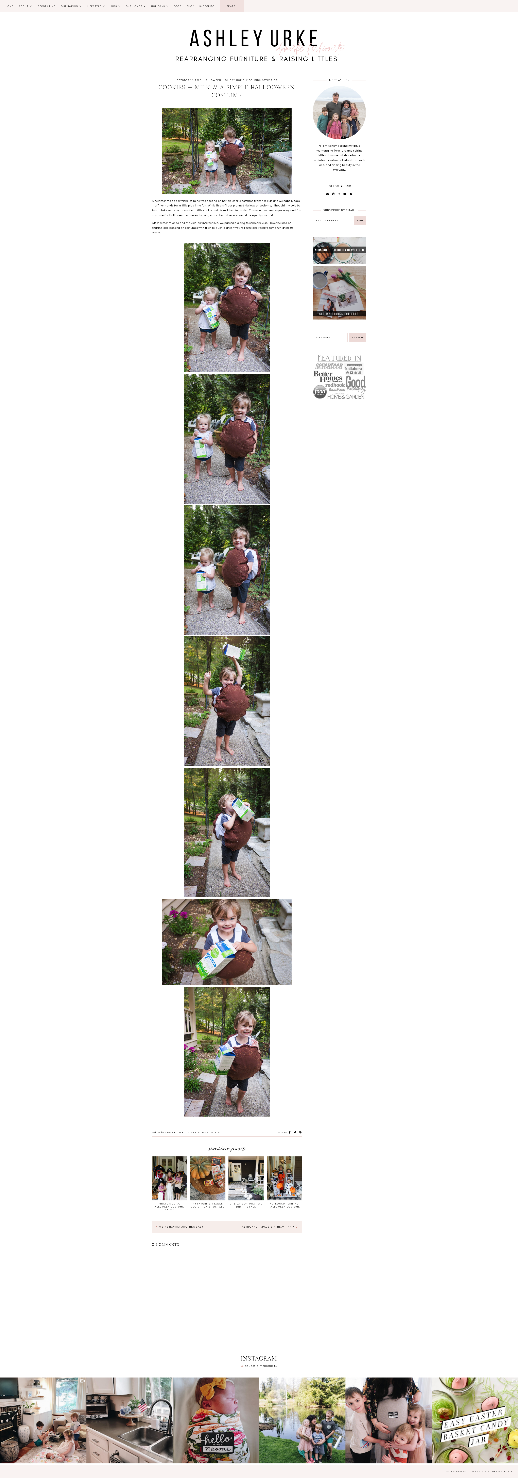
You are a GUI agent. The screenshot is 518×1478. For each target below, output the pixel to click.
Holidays (158, 6)
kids (249, 80)
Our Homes (134, 6)
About (24, 6)
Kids (113, 6)
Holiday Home (233, 80)
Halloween (212, 80)
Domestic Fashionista (260, 1366)
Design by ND (502, 1471)
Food (178, 6)
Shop (190, 6)
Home (9, 6)
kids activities (265, 80)
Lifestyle (94, 6)
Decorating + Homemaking (57, 6)
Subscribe (207, 6)
